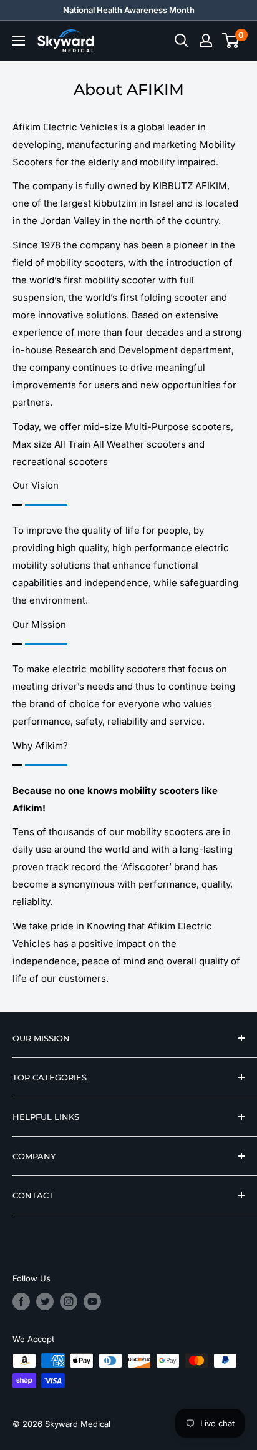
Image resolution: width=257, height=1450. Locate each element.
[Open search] (181, 40)
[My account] (206, 40)
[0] (231, 40)
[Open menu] (18, 41)
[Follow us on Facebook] (21, 1301)
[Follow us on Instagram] (68, 1301)
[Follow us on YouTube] (92, 1301)
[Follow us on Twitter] (45, 1301)
